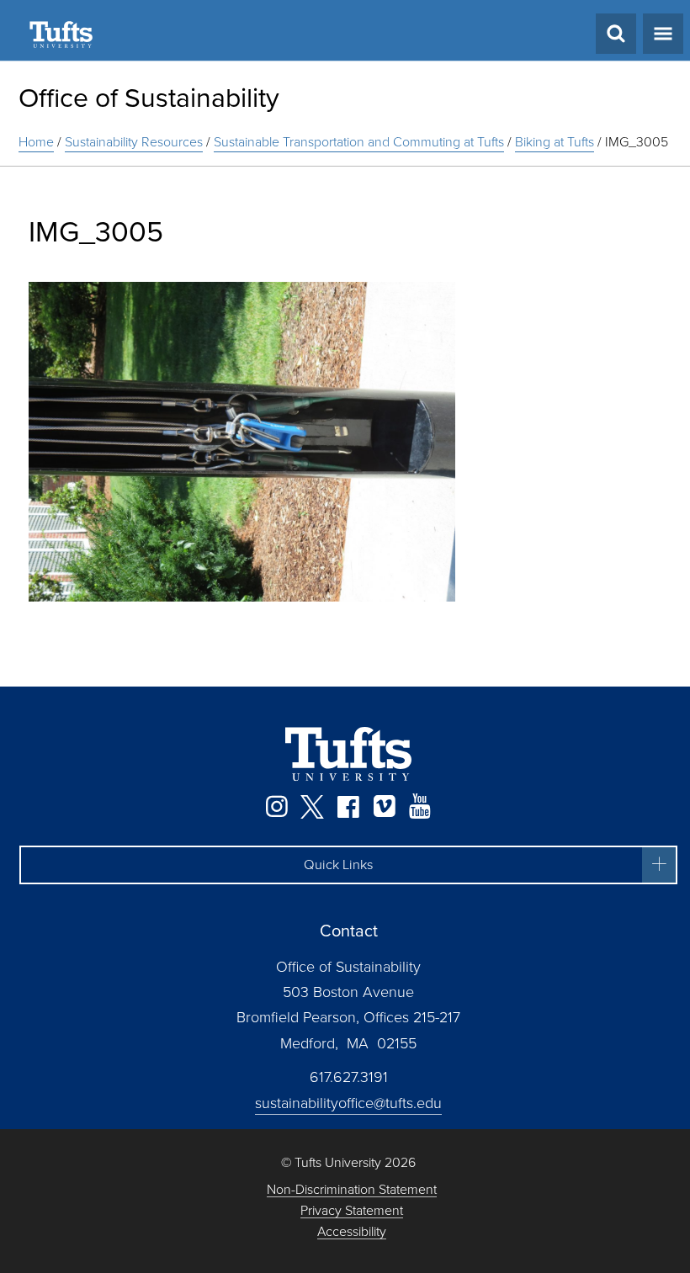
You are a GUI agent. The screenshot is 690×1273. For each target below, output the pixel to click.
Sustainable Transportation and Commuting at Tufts (359, 141)
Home (36, 141)
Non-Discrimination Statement (352, 1190)
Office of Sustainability (149, 97)
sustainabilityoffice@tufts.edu (348, 1103)
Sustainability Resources (134, 141)
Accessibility (351, 1232)
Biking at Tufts (554, 141)
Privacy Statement (351, 1211)
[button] (348, 865)
